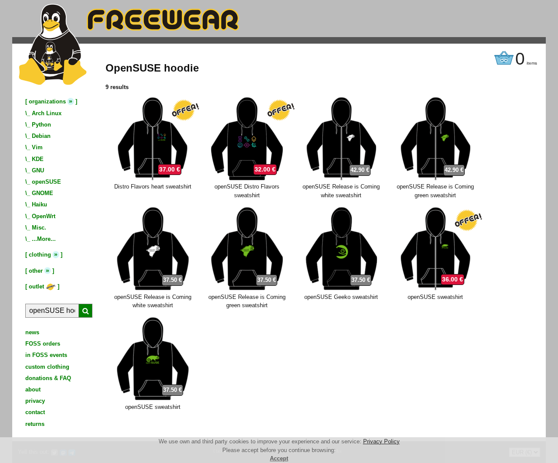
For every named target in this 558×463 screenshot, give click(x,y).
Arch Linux (46, 113)
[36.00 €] (435, 288)
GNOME (42, 193)
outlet (37, 286)
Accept (279, 458)
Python (41, 124)
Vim (37, 147)
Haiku (39, 204)
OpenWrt (43, 216)
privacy (35, 401)
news (32, 332)
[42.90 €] (341, 178)
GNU (38, 170)
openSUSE (46, 181)
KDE (38, 159)
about (33, 389)
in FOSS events (46, 355)
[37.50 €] (153, 288)
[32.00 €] (247, 178)
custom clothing (47, 367)
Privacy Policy (381, 441)
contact (35, 412)
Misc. (39, 227)
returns (34, 424)
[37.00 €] (152, 178)
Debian (41, 136)
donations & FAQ (48, 378)
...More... (44, 239)
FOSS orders (42, 343)
